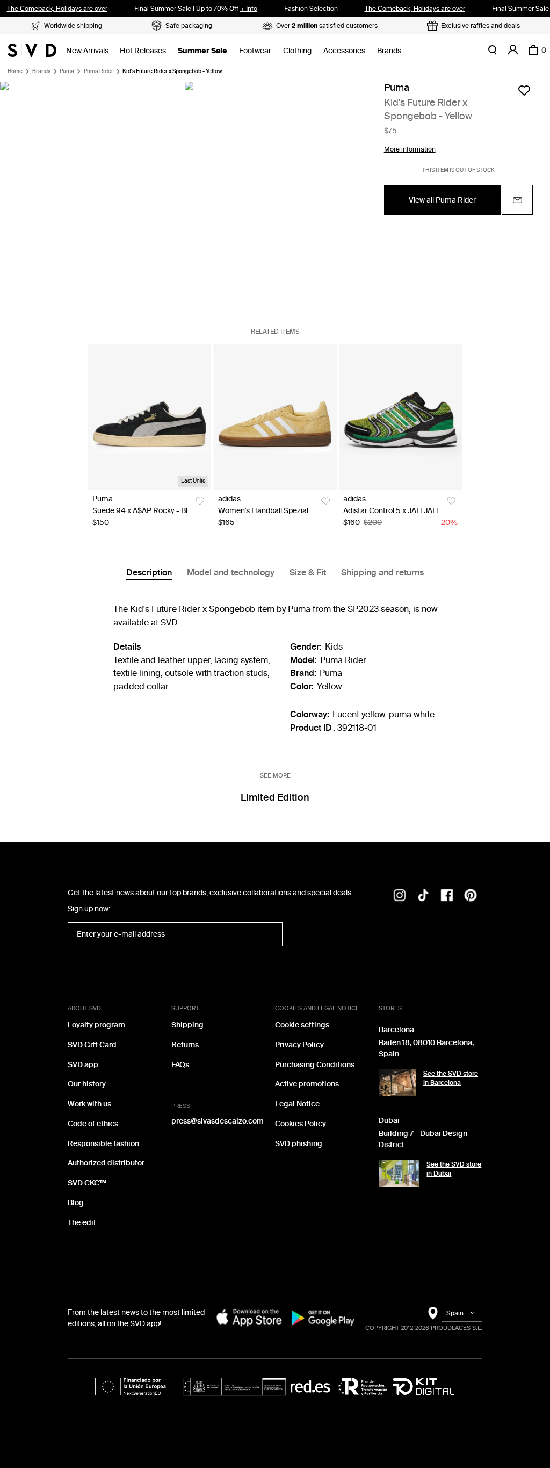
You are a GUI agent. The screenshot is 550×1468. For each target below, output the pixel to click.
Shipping (187, 1025)
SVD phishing (298, 1143)
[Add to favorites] (524, 90)
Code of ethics (93, 1123)
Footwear (255, 50)
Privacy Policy (299, 1044)
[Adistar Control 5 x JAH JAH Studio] (400, 417)
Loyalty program (96, 1025)
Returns (185, 1044)
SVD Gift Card (92, 1044)
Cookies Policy (300, 1123)
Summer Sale (202, 50)
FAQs (180, 1064)
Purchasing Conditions (314, 1064)
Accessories (344, 50)
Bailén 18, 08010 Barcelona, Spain (426, 1048)
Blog (76, 1202)
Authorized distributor (106, 1163)
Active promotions (307, 1084)
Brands (389, 50)
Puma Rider (98, 71)
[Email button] (517, 200)
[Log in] (513, 50)
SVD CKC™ (87, 1183)
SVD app (83, 1064)
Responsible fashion (103, 1143)
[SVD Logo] (32, 50)
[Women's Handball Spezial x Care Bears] (275, 417)
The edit (82, 1222)
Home (15, 71)
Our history (87, 1084)
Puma (67, 71)
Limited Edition (275, 797)
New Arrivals (87, 50)
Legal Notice (297, 1104)
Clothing (297, 50)
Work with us (89, 1104)
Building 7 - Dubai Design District (423, 1139)
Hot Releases (143, 50)
